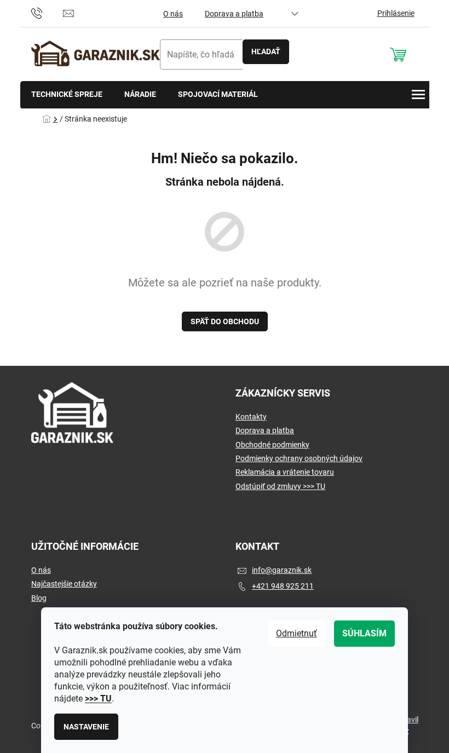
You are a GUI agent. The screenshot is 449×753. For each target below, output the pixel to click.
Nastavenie (86, 726)
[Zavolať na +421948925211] (47, 12)
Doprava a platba (234, 13)
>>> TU (98, 698)
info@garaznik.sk (282, 570)
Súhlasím (364, 633)
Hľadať (265, 51)
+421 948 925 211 (283, 586)
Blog (39, 598)
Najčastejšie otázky (64, 583)
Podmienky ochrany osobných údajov (298, 458)
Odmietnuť (296, 633)
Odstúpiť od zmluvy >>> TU (280, 486)
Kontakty (251, 416)
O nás (173, 13)
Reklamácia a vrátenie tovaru (284, 472)
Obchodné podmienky (272, 444)
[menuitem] (66, 95)
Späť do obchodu (225, 321)
